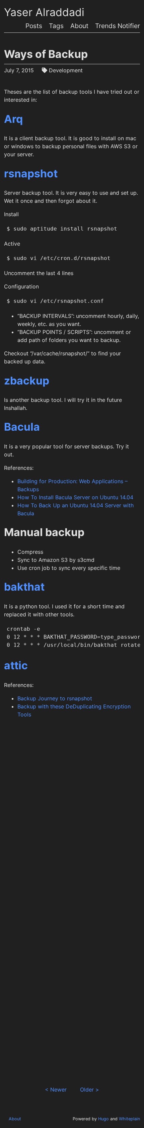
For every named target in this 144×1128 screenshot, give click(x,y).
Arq (13, 118)
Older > (89, 1089)
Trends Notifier (117, 26)
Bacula (22, 426)
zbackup (26, 380)
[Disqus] (72, 815)
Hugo (103, 1118)
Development (65, 70)
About (79, 26)
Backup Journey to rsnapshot (54, 698)
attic (16, 665)
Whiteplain (129, 1118)
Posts (33, 26)
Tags (56, 26)
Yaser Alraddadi (44, 12)
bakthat (24, 586)
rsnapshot (31, 173)
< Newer (56, 1089)
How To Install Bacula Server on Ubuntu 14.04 (75, 497)
